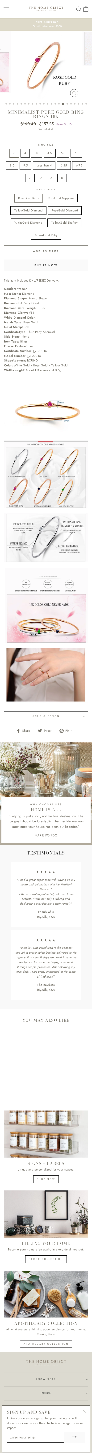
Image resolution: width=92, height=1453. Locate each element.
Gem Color (46, 189)
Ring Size (46, 145)
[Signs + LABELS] (46, 1133)
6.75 (79, 165)
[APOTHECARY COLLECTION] (46, 1294)
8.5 (12, 165)
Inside (46, 1393)
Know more (46, 1379)
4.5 (49, 153)
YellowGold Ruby (46, 235)
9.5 (25, 165)
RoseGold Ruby (28, 198)
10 (36, 153)
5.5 (63, 153)
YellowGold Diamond (28, 210)
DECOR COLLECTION (46, 1259)
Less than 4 (44, 165)
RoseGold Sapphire (61, 198)
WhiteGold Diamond (28, 222)
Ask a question (46, 716)
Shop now (46, 1179)
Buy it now (46, 265)
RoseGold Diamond (65, 210)
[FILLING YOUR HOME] (46, 1213)
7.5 (76, 153)
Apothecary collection (46, 1344)
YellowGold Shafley (64, 222)
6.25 (64, 165)
